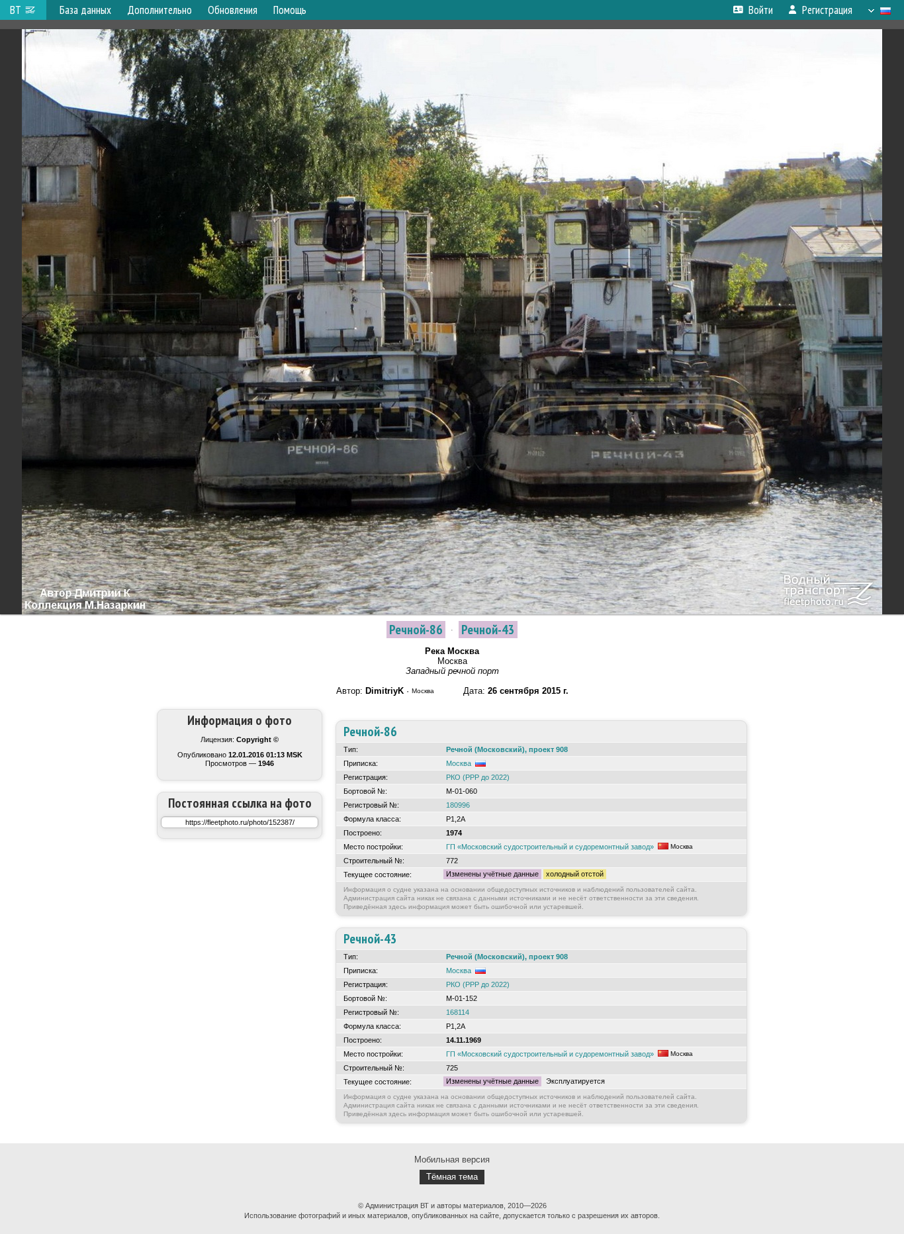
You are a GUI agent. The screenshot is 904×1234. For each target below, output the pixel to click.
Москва (458, 763)
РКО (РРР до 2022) (478, 777)
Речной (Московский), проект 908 (507, 749)
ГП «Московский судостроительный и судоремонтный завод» (550, 847)
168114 (457, 1012)
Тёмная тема (452, 1177)
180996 (458, 805)
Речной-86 (416, 629)
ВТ (15, 10)
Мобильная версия (452, 1159)
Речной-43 (488, 629)
